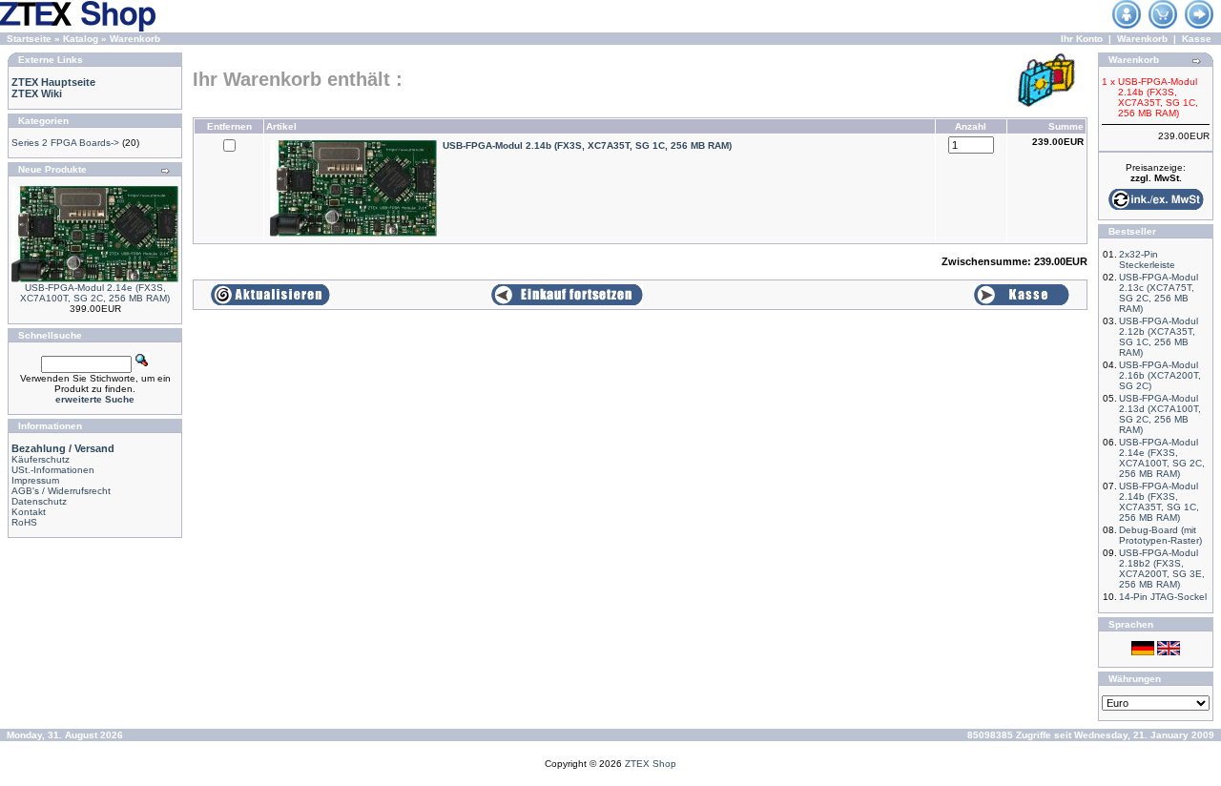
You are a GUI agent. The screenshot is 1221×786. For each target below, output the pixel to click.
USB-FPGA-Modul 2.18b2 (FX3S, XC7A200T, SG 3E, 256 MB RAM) (1162, 569)
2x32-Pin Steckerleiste (1147, 259)
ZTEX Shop (650, 763)
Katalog (80, 38)
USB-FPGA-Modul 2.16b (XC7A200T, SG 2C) (1160, 375)
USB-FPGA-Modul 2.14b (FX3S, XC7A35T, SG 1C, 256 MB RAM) (1159, 502)
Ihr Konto (1082, 38)
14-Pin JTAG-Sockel (1163, 596)
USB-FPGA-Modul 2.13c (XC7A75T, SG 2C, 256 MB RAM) (1158, 293)
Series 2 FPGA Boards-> (65, 142)
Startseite (29, 38)
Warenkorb (135, 38)
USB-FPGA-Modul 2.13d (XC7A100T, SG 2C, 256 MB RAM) (1160, 414)
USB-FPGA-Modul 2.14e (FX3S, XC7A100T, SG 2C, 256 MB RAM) (95, 292)
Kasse (1196, 38)
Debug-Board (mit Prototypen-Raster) (1160, 535)
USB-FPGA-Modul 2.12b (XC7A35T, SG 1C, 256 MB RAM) (1158, 337)
